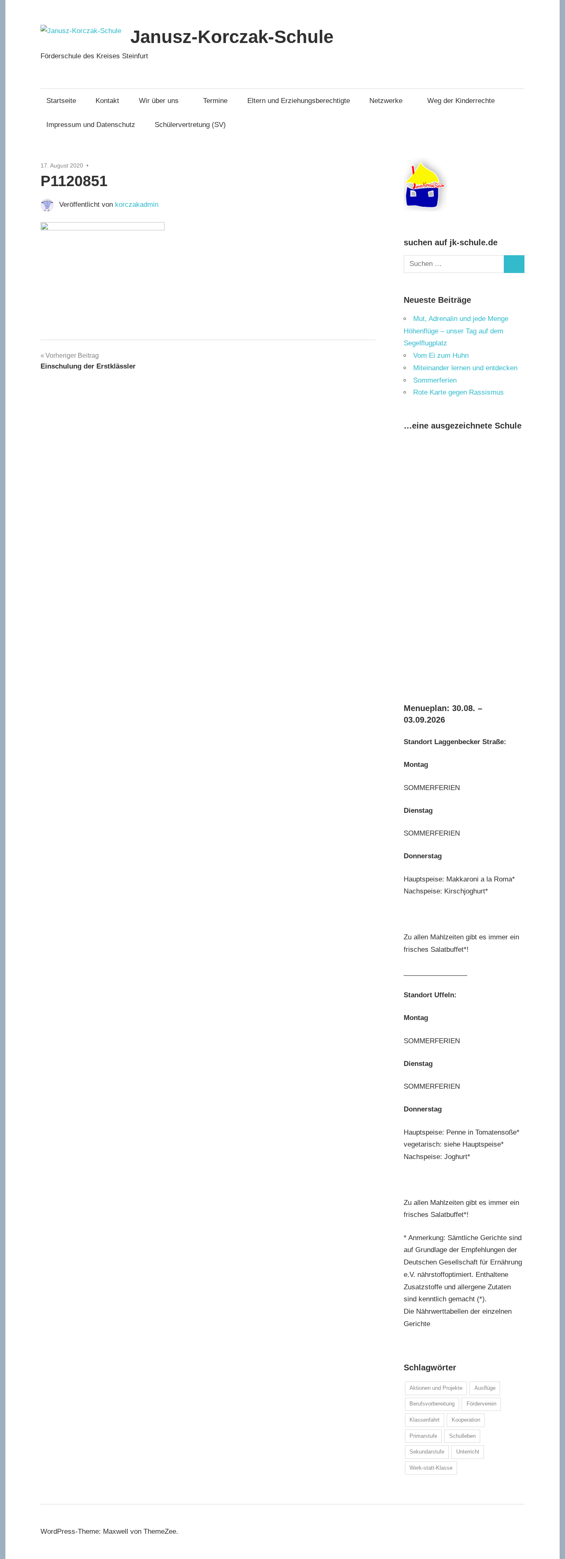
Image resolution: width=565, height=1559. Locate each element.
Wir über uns (159, 101)
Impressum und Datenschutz (90, 125)
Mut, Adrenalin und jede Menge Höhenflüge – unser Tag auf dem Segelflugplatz (456, 331)
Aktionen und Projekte (435, 1388)
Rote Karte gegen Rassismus (458, 392)
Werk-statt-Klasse (430, 1468)
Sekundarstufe (426, 1452)
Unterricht (467, 1452)
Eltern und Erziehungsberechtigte (298, 101)
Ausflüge (485, 1388)
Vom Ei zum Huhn (441, 355)
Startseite (61, 101)
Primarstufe (423, 1436)
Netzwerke (385, 101)
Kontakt (107, 101)
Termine (215, 101)
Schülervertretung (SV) (190, 125)
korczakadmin (136, 204)
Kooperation (466, 1420)
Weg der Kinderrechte (461, 101)
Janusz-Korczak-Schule (231, 36)
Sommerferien (435, 380)
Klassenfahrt (424, 1420)
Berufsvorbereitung (432, 1404)
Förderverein (481, 1404)
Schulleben (462, 1436)
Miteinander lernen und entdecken (465, 368)
